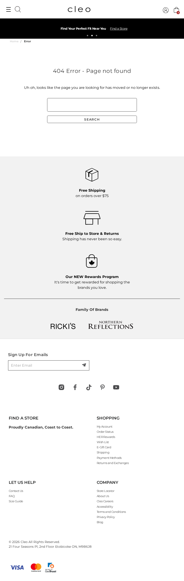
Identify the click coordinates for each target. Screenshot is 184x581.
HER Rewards (106, 437)
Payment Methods (109, 458)
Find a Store (118, 29)
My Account (104, 426)
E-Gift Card (104, 447)
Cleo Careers (105, 501)
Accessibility (105, 506)
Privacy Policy (106, 517)
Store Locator (105, 491)
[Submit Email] (84, 365)
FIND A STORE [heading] (23, 418)
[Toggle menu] (8, 9)
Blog (100, 522)
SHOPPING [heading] (108, 418)
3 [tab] (96, 35)
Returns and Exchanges (113, 463)
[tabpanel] (92, 28)
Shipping (103, 452)
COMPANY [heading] (107, 482)
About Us (103, 496)
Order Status (105, 431)
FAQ (12, 496)
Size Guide (16, 501)
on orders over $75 (92, 193)
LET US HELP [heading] (22, 482)
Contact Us (16, 491)
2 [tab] (92, 35)
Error (27, 41)
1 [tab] (87, 35)
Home (14, 41)
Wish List (103, 442)
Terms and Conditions (111, 512)
